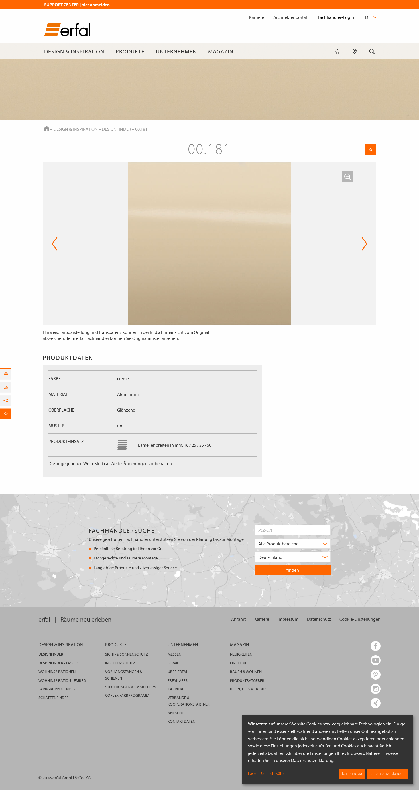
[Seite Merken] (370, 149)
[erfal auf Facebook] (376, 646)
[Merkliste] (337, 51)
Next (363, 244)
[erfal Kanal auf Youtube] (376, 660)
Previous (55, 244)
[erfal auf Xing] (376, 703)
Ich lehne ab (352, 773)
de (368, 17)
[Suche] (372, 51)
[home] (67, 31)
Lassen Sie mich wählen (268, 773)
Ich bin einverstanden (387, 773)
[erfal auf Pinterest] (376, 675)
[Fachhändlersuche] (355, 51)
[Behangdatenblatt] (5, 387)
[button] (347, 176)
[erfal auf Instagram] (376, 689)
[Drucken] (5, 374)
